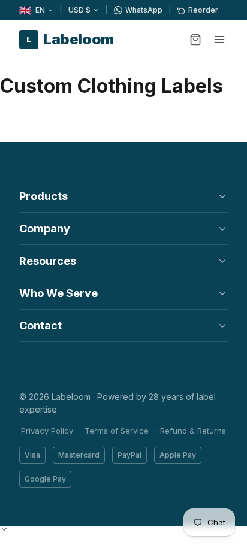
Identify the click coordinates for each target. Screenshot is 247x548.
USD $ (79, 9)
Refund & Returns (193, 430)
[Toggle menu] (219, 39)
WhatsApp (143, 9)
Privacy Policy (47, 430)
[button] (4, 529)
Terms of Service (117, 430)
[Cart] (195, 39)
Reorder (203, 9)
